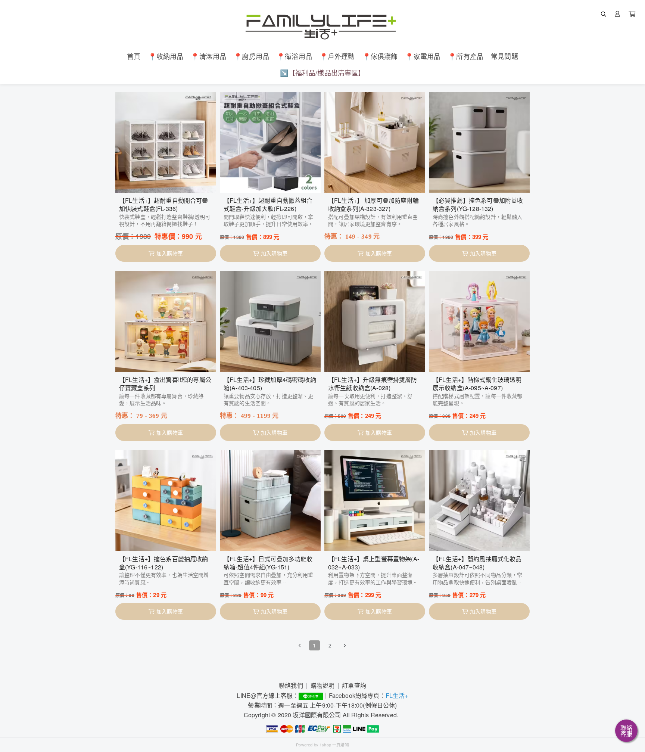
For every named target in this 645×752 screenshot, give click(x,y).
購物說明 (323, 685)
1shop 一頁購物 (334, 745)
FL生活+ (397, 695)
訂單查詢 (354, 685)
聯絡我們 (291, 685)
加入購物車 (169, 253)
